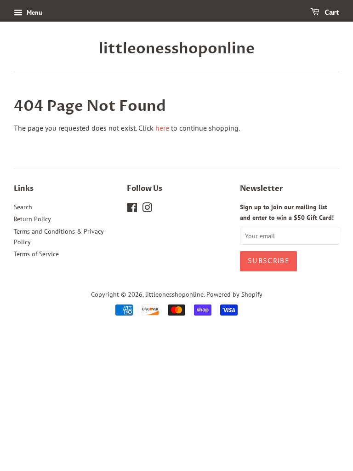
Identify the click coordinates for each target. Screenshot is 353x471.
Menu (33, 12)
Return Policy (32, 219)
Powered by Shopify (234, 294)
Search (23, 207)
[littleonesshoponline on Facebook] (132, 209)
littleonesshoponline (177, 48)
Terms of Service (36, 254)
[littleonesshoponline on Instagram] (147, 209)
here (162, 127)
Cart (331, 12)
